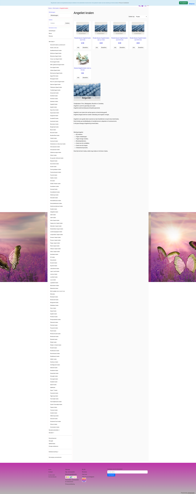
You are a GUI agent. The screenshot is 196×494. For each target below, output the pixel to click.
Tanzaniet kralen (54, 393)
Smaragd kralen (54, 379)
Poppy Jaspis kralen (55, 243)
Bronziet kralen (53, 132)
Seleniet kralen (53, 367)
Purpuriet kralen (54, 328)
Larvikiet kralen (54, 277)
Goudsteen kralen (54, 186)
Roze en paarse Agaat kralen (57, 81)
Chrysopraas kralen (55, 149)
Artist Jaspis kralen (54, 220)
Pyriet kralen (53, 330)
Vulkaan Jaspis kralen (55, 248)
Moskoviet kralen (54, 299)
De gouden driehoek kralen (56, 158)
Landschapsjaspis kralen (56, 231)
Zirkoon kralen (53, 424)
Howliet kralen (53, 209)
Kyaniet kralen (53, 265)
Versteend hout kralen (55, 421)
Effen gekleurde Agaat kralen (57, 64)
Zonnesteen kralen (54, 427)
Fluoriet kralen (53, 175)
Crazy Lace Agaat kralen (56, 59)
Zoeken (67, 23)
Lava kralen (53, 279)
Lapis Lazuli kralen (54, 271)
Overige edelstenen (53, 446)
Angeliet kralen (53, 104)
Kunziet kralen (53, 262)
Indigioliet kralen (54, 211)
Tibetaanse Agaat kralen (56, 87)
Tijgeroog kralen (54, 396)
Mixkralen (52, 294)
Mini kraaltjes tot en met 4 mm (57, 291)
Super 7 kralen (53, 390)
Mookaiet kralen (54, 296)
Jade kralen (53, 217)
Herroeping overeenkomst (55, 457)
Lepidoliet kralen (54, 282)
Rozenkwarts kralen (55, 353)
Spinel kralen (53, 384)
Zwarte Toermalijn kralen (56, 404)
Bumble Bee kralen (54, 135)
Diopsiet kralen (53, 161)
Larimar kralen (53, 274)
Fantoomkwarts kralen (55, 172)
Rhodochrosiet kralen (55, 333)
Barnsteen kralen (54, 124)
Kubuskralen (53, 260)
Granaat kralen (53, 189)
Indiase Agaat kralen (55, 70)
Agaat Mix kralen (54, 76)
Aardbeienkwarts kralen (56, 50)
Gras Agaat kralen (54, 67)
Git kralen (52, 180)
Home (50, 8)
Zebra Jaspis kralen (55, 251)
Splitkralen (52, 387)
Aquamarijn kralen (54, 112)
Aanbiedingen (52, 30)
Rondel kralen (53, 347)
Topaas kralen (53, 407)
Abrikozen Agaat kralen (55, 53)
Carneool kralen (54, 141)
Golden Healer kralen (55, 183)
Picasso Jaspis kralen (55, 240)
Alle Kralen (51, 41)
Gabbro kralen (53, 177)
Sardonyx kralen (54, 362)
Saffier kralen (53, 359)
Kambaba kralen (54, 254)
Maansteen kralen (54, 285)
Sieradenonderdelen (54, 430)
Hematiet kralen (54, 197)
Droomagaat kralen (55, 61)
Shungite (51, 440)
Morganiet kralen (54, 302)
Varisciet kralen (54, 418)
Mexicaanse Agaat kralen (56, 73)
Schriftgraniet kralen (55, 364)
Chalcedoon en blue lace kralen (58, 144)
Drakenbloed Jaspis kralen (56, 228)
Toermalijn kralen (54, 398)
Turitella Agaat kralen (55, 90)
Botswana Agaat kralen (55, 56)
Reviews (51, 36)
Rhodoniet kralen (54, 336)
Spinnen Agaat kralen (55, 84)
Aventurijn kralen (54, 121)
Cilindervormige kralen (55, 152)
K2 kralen (52, 257)
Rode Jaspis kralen (54, 245)
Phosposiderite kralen (55, 319)
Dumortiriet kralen (54, 163)
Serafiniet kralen (54, 370)
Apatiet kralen (53, 107)
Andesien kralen (54, 101)
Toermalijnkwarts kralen (56, 401)
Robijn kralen (53, 342)
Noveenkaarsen (52, 438)
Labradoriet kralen (54, 268)
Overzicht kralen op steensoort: (57, 44)
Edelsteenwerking (53, 451)
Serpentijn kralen (54, 373)
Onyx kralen (53, 308)
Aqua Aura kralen (54, 110)
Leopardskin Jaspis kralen (56, 234)
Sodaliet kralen (53, 381)
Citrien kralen (53, 155)
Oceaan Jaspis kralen (55, 237)
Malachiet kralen (54, 288)
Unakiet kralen (53, 413)
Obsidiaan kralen (54, 305)
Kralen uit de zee (54, 47)
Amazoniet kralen (54, 93)
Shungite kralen (54, 376)
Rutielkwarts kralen (54, 356)
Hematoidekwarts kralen (56, 203)
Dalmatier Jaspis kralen (56, 226)
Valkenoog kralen (54, 415)
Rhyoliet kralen (53, 339)
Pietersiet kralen (54, 322)
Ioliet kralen (53, 214)
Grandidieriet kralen (55, 192)
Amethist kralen (54, 95)
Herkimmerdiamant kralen (56, 206)
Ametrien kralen (54, 98)
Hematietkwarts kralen (55, 200)
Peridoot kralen (54, 316)
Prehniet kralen (54, 325)
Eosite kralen (53, 166)
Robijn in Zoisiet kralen (55, 345)
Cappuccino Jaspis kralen (56, 223)
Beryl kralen (53, 129)
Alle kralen (56, 8)
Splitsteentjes (52, 443)
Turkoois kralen (54, 410)
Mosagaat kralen (54, 78)
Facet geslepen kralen (55, 169)
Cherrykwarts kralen (55, 146)
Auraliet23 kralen (54, 118)
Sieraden (51, 432)
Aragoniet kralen (54, 115)
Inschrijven (111, 475)
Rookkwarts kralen (54, 350)
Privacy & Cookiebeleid (124, 2)
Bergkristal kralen (54, 127)
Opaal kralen (53, 311)
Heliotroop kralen (54, 194)
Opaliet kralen (53, 313)
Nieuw (50, 33)
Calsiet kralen (53, 138)
